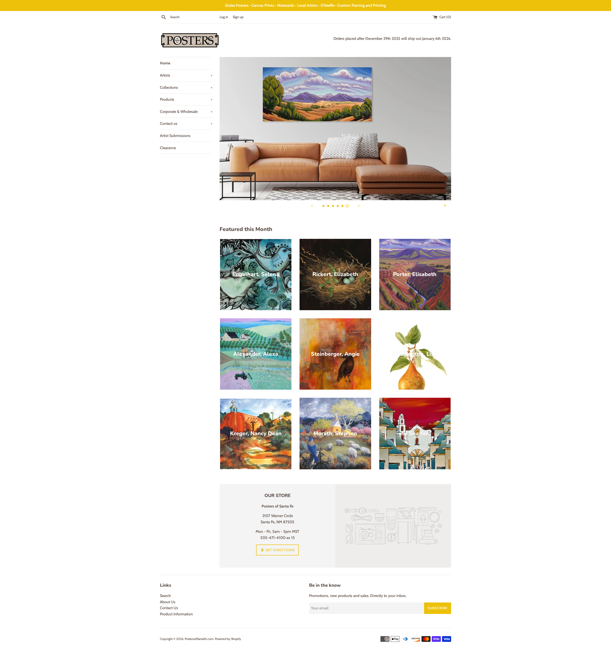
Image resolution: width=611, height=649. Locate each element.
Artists (186, 75)
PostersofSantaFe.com (199, 639)
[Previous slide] (312, 205)
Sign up (238, 17)
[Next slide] (358, 205)
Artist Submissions (175, 135)
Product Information (176, 614)
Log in (224, 17)
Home (165, 63)
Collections (186, 87)
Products (186, 99)
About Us (167, 602)
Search (165, 595)
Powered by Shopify (228, 639)
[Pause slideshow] (445, 205)
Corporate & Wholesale (186, 111)
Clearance (168, 148)
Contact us (186, 123)
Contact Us (169, 608)
